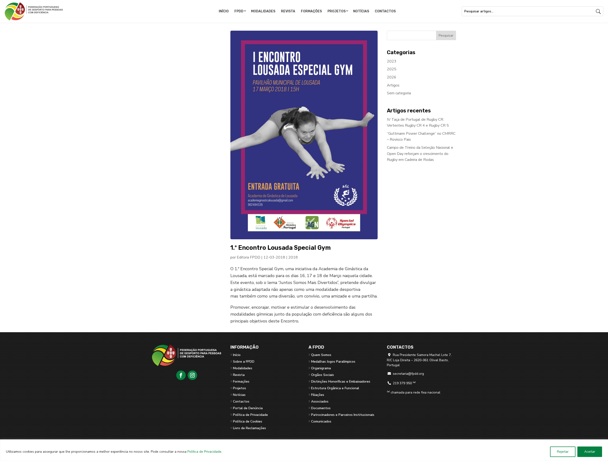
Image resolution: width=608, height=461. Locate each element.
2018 (293, 257)
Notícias (361, 11)
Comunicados (321, 421)
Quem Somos (321, 355)
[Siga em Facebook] (181, 375)
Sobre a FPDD (243, 361)
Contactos (385, 11)
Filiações (317, 395)
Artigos (393, 85)
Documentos (321, 408)
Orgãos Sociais (322, 375)
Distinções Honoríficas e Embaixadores (340, 381)
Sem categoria (399, 93)
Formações (311, 11)
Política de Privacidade (204, 451)
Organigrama (321, 368)
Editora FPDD (248, 257)
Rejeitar (563, 451)
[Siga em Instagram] (192, 375)
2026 (391, 77)
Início (224, 11)
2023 (391, 61)
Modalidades (263, 11)
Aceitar (589, 451)
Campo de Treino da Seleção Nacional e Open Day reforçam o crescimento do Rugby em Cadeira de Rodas (420, 153)
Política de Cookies (247, 421)
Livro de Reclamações (249, 428)
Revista (288, 11)
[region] (304, 450)
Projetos (337, 11)
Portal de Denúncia (248, 408)
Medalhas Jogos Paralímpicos (333, 361)
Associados (319, 401)
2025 (391, 69)
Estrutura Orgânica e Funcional (335, 388)
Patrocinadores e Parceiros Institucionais (342, 415)
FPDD (238, 11)
